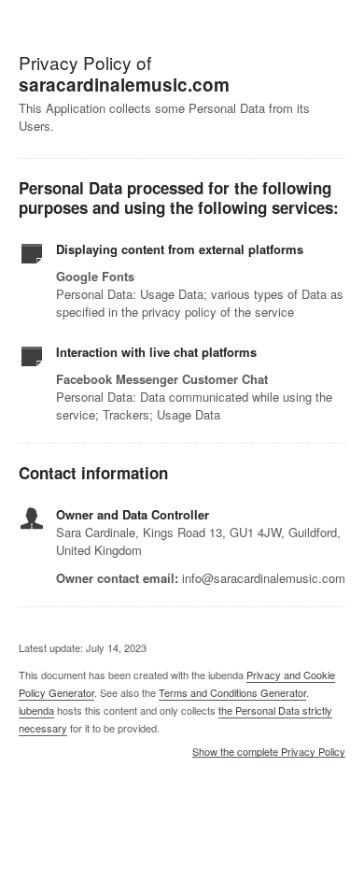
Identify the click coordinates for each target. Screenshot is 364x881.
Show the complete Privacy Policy (268, 752)
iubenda (36, 710)
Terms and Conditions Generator (232, 692)
